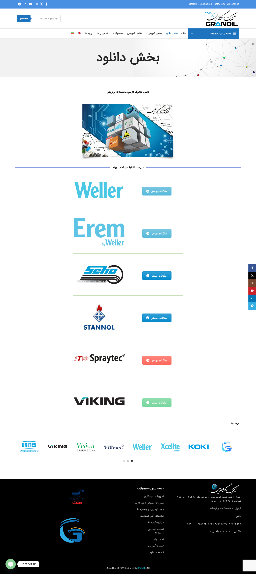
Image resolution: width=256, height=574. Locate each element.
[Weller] (142, 446)
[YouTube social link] (31, 4)
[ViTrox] (114, 446)
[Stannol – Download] (99, 316)
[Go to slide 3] (124, 461)
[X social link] (41, 4)
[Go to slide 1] (132, 461)
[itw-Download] (99, 359)
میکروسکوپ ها (156, 522)
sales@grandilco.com (221, 508)
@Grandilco (206, 4)
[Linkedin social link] (25, 4)
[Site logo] (222, 18)
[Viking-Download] (99, 401)
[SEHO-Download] (99, 274)
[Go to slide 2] (128, 461)
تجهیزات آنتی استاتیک (152, 516)
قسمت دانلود (157, 552)
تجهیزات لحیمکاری (154, 496)
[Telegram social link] (20, 4)
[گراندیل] (227, 446)
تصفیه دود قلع (156, 529)
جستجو (24, 18)
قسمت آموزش (156, 546)
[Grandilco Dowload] (127, 130)
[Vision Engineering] (86, 446)
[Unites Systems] (29, 446)
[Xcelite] (170, 446)
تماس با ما (158, 539)
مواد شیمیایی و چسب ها (150, 509)
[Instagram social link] (36, 4)
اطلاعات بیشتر (160, 191)
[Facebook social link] (46, 4)
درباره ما (159, 533)
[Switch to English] (79, 34)
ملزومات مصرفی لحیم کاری (149, 503)
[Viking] (57, 446)
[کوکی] (199, 446)
